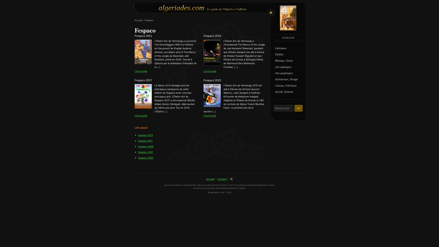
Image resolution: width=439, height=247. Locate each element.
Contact (222, 179)
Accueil (138, 20)
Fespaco (149, 20)
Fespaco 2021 (143, 35)
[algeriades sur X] (231, 179)
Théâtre (279, 54)
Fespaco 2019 (212, 35)
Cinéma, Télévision (285, 85)
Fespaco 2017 (143, 80)
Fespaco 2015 (212, 80)
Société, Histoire (284, 91)
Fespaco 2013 (145, 135)
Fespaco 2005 (145, 157)
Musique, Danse (284, 60)
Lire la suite (141, 71)
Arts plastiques (283, 67)
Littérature (281, 48)
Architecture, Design (286, 79)
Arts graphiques (284, 73)
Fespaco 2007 (145, 152)
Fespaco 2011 (145, 140)
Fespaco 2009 (145, 146)
